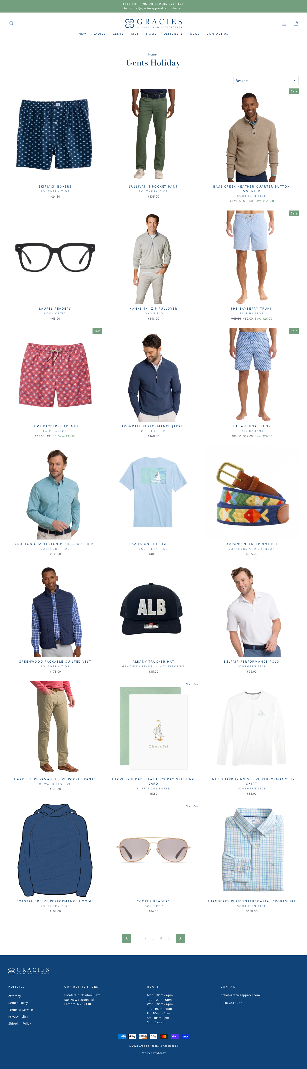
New (82, 33)
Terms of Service (20, 1010)
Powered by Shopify (153, 1053)
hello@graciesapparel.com (240, 995)
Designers (173, 33)
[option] (153, 6)
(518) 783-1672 (231, 1003)
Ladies (100, 33)
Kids (135, 33)
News (195, 33)
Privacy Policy (18, 1017)
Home (151, 33)
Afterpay (14, 996)
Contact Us (217, 33)
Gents (118, 33)
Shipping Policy (19, 1023)
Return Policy (18, 1003)
